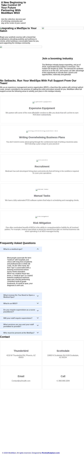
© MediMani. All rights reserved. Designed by (31, 453)
